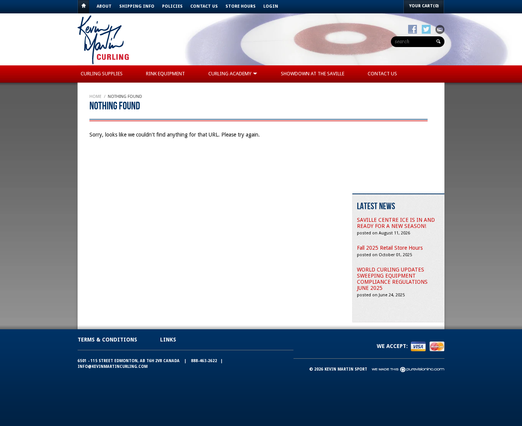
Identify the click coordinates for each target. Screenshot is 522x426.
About (104, 6)
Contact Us (204, 6)
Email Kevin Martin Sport (439, 29)
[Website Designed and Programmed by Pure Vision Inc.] (408, 369)
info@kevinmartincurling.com (113, 366)
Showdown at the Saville (312, 73)
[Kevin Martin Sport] (104, 64)
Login (270, 6)
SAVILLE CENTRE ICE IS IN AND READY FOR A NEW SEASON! (396, 223)
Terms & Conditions (107, 340)
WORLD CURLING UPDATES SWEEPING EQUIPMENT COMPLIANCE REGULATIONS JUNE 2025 (392, 279)
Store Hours (240, 6)
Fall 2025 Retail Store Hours (390, 248)
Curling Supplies (102, 73)
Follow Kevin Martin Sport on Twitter (426, 29)
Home (83, 6)
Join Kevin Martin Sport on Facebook (412, 29)
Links (168, 340)
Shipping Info (136, 6)
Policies (172, 6)
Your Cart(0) (424, 5)
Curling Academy (230, 73)
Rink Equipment (165, 73)
